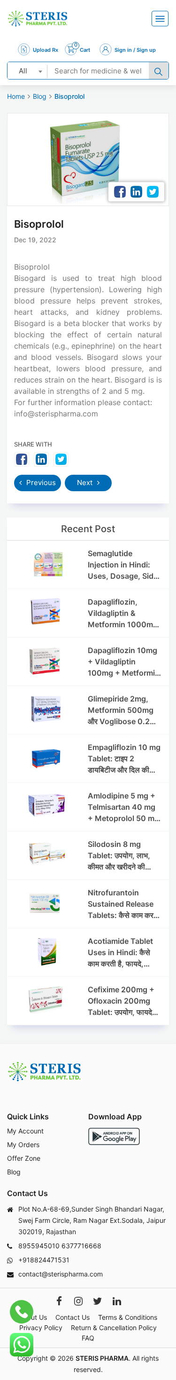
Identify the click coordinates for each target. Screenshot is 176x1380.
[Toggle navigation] (160, 18)
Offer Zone (23, 1158)
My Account (25, 1131)
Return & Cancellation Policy (114, 1328)
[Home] (37, 18)
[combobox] (27, 70)
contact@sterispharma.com (60, 1274)
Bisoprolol (69, 96)
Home (16, 96)
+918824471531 (43, 1260)
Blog (39, 96)
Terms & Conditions (127, 1317)
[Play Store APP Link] (114, 1136)
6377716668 (81, 1246)
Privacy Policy (40, 1328)
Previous (40, 482)
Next (85, 482)
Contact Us (72, 1317)
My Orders (23, 1145)
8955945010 (39, 1246)
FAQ (88, 1338)
